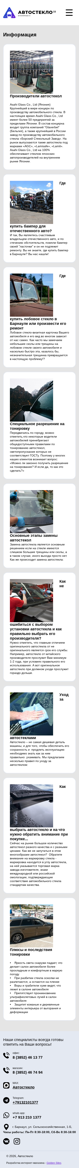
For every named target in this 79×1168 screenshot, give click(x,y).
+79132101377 (25, 1102)
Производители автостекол (36, 96)
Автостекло (24, 1087)
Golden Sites (54, 1162)
